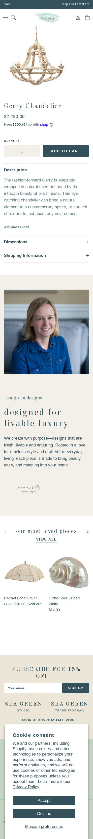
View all (46, 539)
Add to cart (66, 151)
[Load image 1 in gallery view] (37, 63)
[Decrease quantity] (10, 151)
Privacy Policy (26, 787)
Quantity (11, 140)
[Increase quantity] (34, 151)
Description (15, 170)
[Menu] (5, 17)
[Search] (16, 17)
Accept (44, 800)
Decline (44, 813)
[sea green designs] (46, 17)
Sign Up (75, 688)
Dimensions (15, 242)
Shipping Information (25, 255)
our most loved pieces (46, 531)
